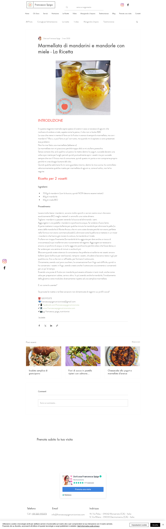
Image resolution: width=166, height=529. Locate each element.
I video (76, 21)
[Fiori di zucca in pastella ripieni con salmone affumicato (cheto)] (83, 356)
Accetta (155, 525)
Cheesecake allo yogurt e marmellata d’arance (120, 372)
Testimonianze (108, 21)
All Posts (29, 21)
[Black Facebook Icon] (128, 4)
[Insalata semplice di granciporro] (43, 356)
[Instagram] (122, 4)
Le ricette (65, 21)
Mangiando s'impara (91, 21)
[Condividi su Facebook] (39, 325)
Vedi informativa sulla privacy (88, 526)
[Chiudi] (163, 525)
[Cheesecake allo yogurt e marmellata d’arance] (122, 356)
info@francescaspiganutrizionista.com (68, 514)
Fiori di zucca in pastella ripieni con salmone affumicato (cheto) (80, 372)
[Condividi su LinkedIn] (51, 325)
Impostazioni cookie (139, 525)
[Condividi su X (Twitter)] (45, 325)
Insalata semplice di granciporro (38, 372)
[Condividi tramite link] (57, 325)
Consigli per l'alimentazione (47, 21)
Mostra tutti (136, 342)
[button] (137, 22)
